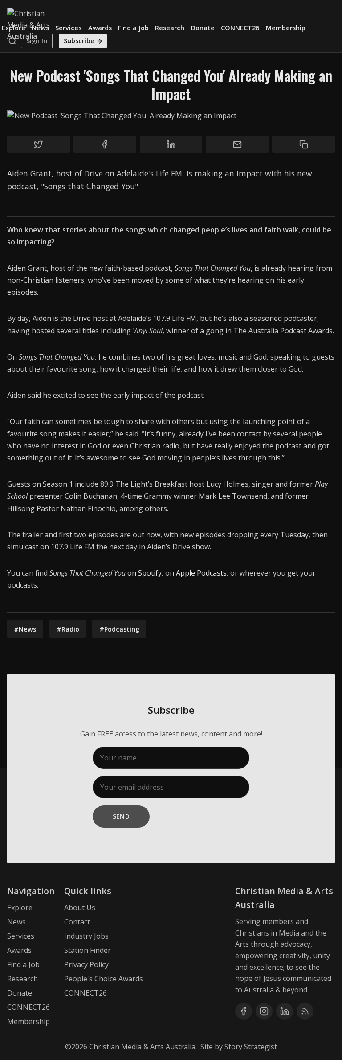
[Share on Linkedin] (171, 144)
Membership (285, 28)
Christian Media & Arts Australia (142, 1047)
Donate (203, 28)
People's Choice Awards (103, 979)
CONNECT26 (240, 28)
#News (25, 629)
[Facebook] (243, 1011)
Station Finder (87, 950)
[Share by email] (237, 144)
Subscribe (79, 40)
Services (68, 28)
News (40, 28)
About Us (79, 907)
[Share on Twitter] (38, 144)
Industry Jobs (86, 936)
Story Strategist (250, 1047)
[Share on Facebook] (104, 144)
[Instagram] (264, 1011)
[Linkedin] (284, 1011)
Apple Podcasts (201, 573)
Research (169, 28)
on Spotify (144, 573)
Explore (13, 28)
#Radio (68, 629)
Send (121, 816)
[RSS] (305, 1011)
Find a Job (133, 28)
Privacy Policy (86, 964)
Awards (100, 28)
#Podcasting (119, 629)
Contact (77, 922)
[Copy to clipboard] (303, 144)
